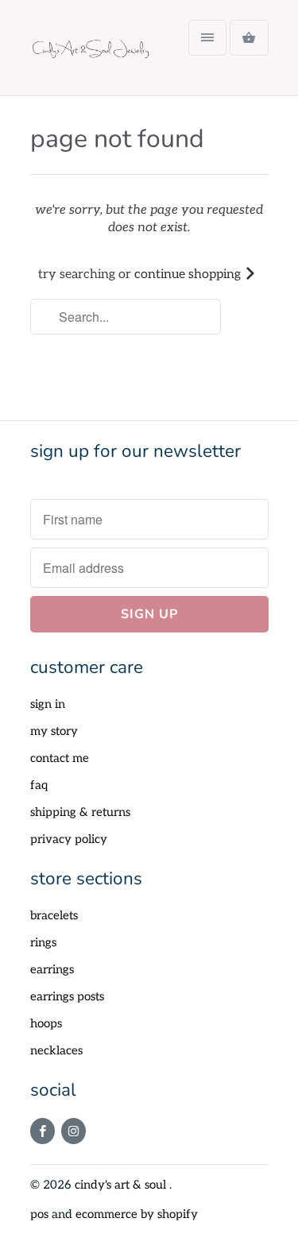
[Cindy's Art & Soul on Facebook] (42, 1131)
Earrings (52, 969)
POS (39, 1214)
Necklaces (56, 1050)
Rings (43, 942)
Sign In (47, 704)
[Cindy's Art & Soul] (93, 53)
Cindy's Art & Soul (122, 1185)
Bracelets (54, 915)
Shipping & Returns (80, 812)
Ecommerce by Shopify (136, 1214)
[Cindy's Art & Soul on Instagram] (73, 1131)
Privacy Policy (68, 839)
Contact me (59, 758)
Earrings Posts (67, 996)
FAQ (39, 785)
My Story (54, 731)
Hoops (46, 1023)
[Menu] (207, 38)
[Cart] (249, 38)
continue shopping (189, 274)
